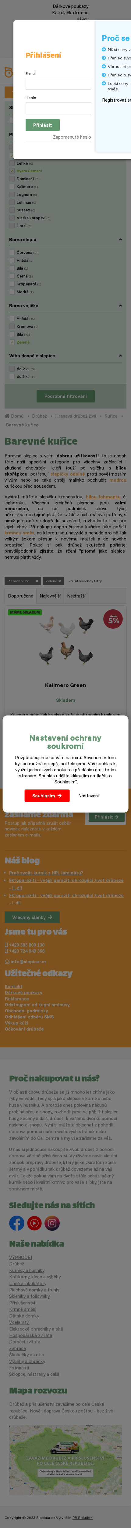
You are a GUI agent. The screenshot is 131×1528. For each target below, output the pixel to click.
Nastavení (88, 796)
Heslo (31, 97)
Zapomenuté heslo (72, 137)
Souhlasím (43, 796)
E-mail (31, 73)
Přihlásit (42, 125)
